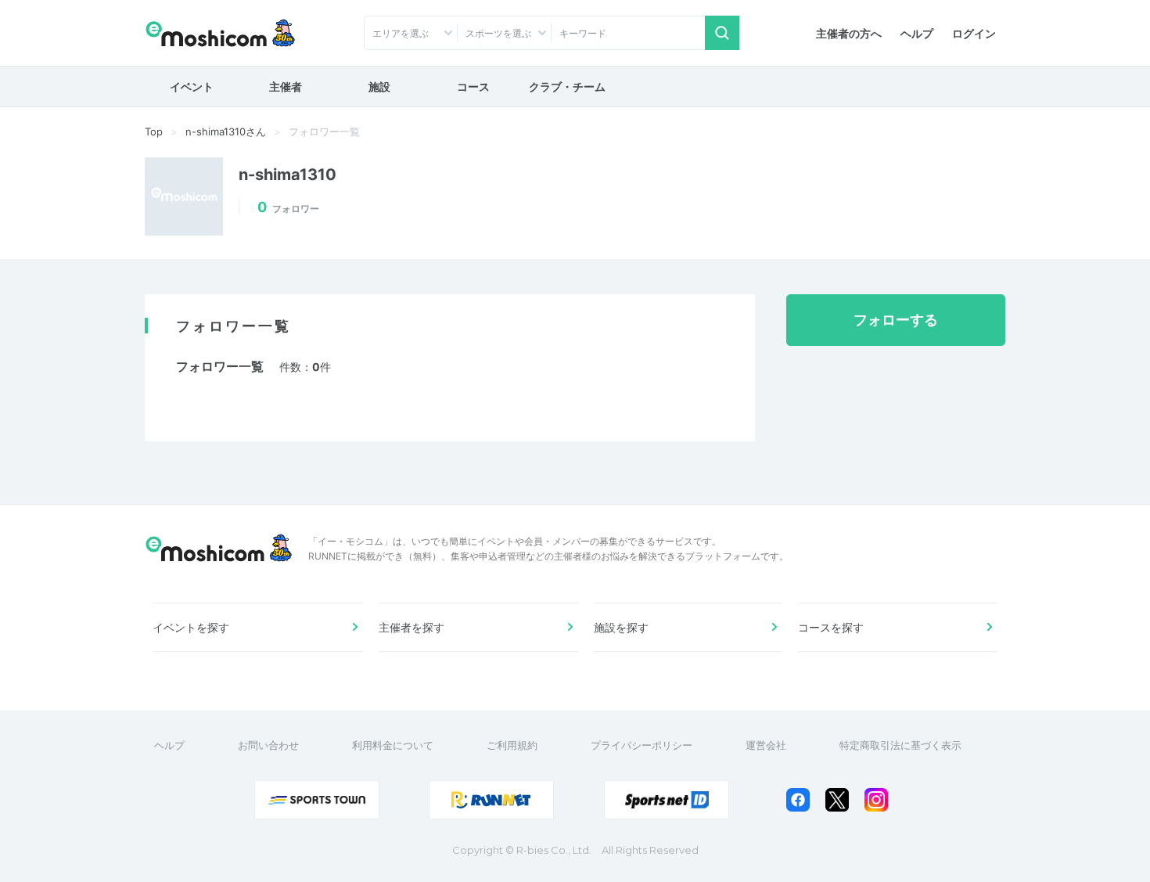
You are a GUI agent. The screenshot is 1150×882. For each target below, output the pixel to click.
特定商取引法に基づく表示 (900, 745)
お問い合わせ (268, 745)
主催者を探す (411, 627)
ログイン (974, 33)
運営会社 (766, 745)
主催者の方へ (849, 33)
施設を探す (621, 627)
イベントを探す (191, 627)
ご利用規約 (512, 745)
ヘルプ (916, 33)
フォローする (896, 319)
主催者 (285, 86)
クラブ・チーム (567, 86)
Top (154, 131)
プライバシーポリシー (641, 745)
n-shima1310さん (225, 131)
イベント (192, 86)
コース (473, 86)
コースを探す (831, 627)
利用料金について (392, 745)
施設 (379, 86)
